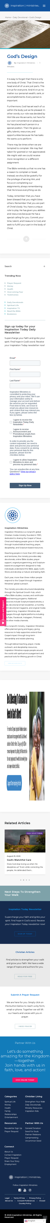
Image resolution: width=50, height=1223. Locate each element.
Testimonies (12, 295)
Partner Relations (33, 1134)
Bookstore (12, 314)
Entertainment (11, 1117)
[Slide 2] (23, 880)
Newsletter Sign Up (13, 1128)
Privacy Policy (35, 1198)
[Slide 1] (20, 880)
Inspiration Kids (32, 1111)
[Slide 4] (29, 880)
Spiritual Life (13, 305)
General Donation (33, 1128)
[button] (44, 5)
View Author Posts (15, 663)
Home (8, 17)
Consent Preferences (26, 1201)
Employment (10, 1164)
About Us (8, 1152)
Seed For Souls (31, 1131)
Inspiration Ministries (26, 63)
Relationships (11, 1114)
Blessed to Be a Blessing (21, 860)
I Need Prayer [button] (25, 1026)
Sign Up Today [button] (25, 934)
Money (10, 286)
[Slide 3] (26, 880)
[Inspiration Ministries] (22, 5)
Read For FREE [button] (25, 976)
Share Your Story (11, 1161)
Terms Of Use (19, 1198)
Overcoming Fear (15, 292)
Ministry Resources (33, 1108)
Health (10, 289)
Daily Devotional (20, 17)
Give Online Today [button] (25, 1080)
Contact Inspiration (12, 1155)
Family (8, 1111)
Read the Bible (14, 311)
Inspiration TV (13, 308)
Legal (7, 1198)
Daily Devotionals (15, 302)
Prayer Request (14, 283)
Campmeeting (31, 1138)
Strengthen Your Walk (35, 1102)
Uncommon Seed (33, 1141)
